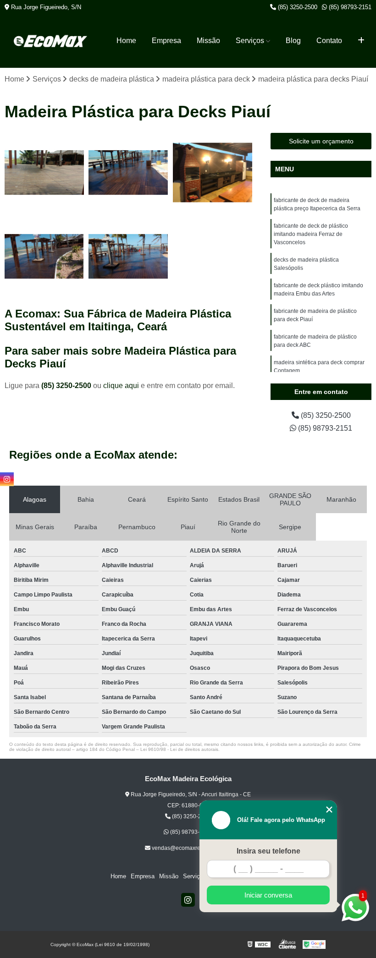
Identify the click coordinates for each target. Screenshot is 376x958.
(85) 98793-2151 (349, 7)
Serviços (250, 40)
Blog (293, 40)
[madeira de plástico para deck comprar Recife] (128, 256)
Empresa (166, 40)
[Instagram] (188, 900)
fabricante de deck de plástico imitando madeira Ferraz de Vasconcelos (311, 234)
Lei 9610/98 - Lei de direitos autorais (179, 749)
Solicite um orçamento (321, 141)
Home (126, 40)
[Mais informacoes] (361, 41)
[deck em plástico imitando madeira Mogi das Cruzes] (212, 172)
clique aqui (121, 385)
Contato (329, 40)
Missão (208, 40)
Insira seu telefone (268, 851)
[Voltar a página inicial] (50, 41)
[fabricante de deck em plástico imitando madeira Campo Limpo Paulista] (128, 172)
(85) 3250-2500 (296, 7)
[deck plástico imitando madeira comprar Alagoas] (44, 172)
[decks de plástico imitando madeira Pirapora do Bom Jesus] (44, 256)
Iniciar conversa (268, 895)
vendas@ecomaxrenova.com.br (190, 848)
